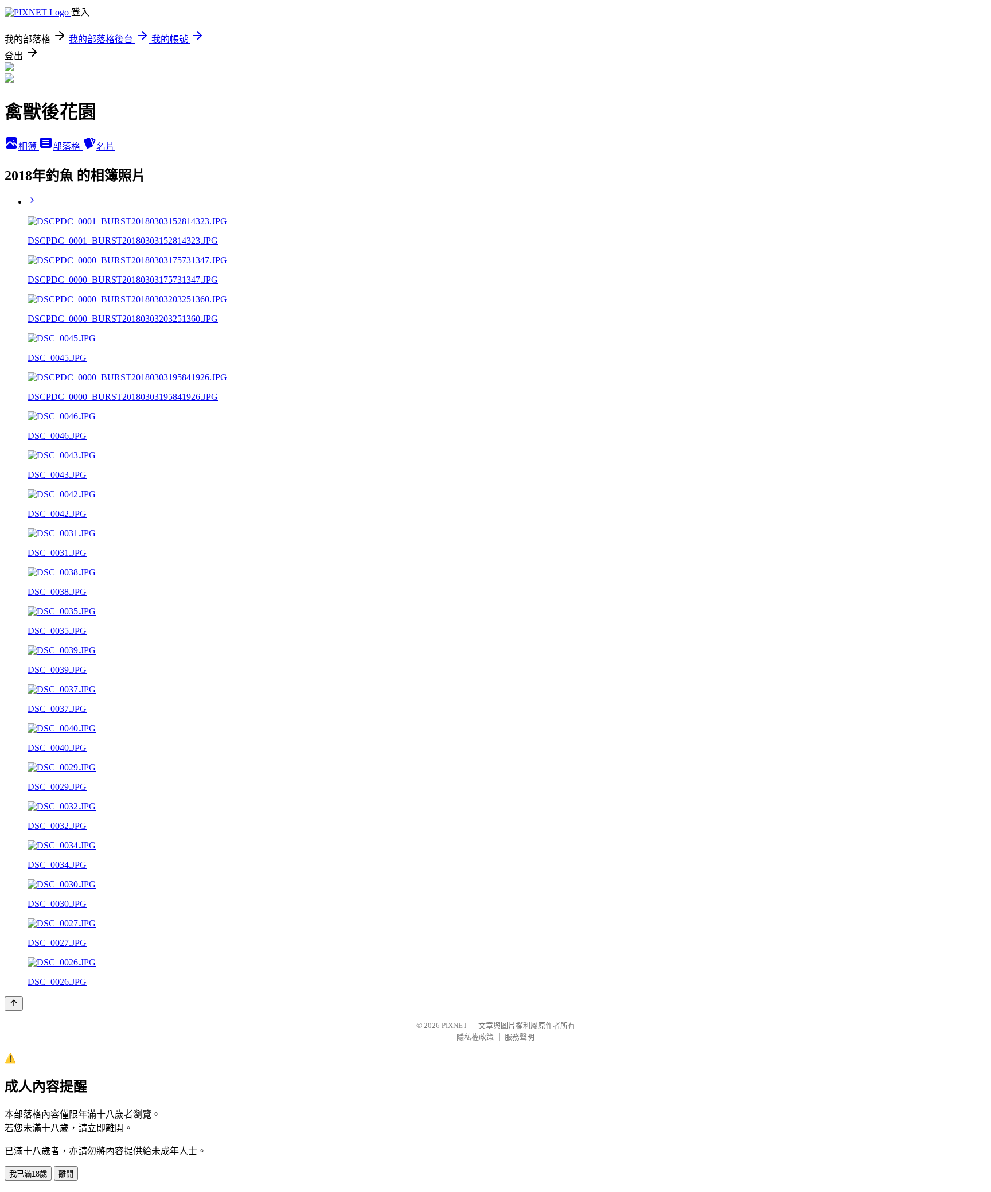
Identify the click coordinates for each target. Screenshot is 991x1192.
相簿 (28, 146)
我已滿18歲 (28, 1174)
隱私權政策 (475, 1037)
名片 (105, 146)
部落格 (68, 146)
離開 (65, 1174)
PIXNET (454, 1025)
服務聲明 (519, 1037)
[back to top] (14, 1003)
